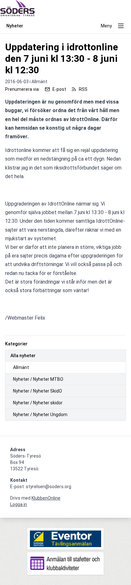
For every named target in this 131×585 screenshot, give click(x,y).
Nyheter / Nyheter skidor (38, 402)
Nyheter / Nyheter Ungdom (40, 414)
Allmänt (21, 367)
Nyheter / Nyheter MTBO (38, 379)
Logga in (18, 504)
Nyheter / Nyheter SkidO (37, 391)
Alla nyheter (23, 355)
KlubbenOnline (45, 498)
